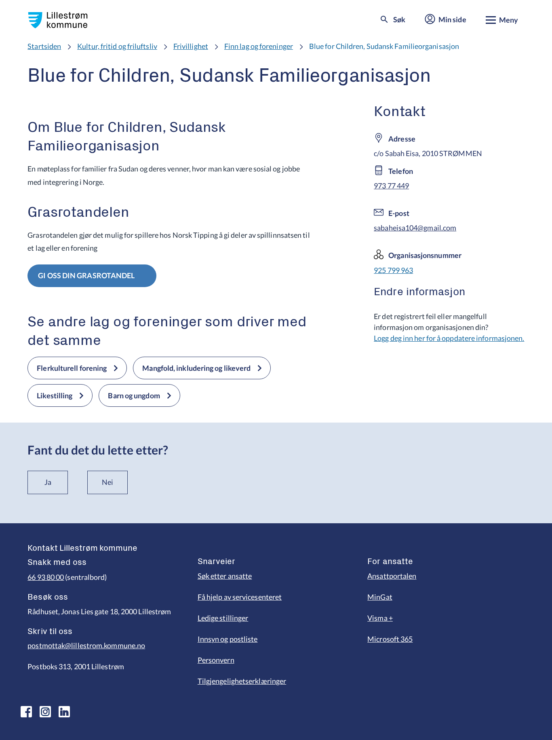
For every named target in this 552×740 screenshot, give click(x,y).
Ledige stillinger (223, 617)
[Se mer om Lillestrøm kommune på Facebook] (26, 712)
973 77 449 (391, 185)
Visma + (380, 617)
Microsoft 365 (390, 638)
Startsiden (44, 46)
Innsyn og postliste (228, 638)
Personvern (216, 659)
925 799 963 (393, 270)
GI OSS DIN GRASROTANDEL (86, 275)
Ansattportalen (391, 575)
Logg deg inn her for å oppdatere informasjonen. (449, 338)
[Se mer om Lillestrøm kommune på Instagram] (45, 712)
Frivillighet (190, 46)
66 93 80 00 (45, 577)
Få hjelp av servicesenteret (240, 596)
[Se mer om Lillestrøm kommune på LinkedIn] (64, 712)
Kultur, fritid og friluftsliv (117, 46)
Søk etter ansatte (225, 575)
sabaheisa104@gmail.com (415, 227)
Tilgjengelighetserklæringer (242, 681)
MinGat (379, 596)
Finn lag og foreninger (258, 46)
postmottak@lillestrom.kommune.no (86, 645)
